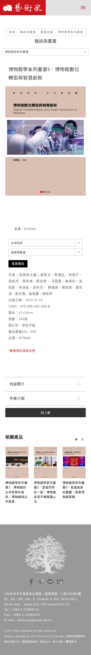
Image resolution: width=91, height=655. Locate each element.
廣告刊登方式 (11, 641)
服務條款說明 (29, 641)
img (31, 580)
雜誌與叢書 (28, 32)
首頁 (12, 32)
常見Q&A (45, 641)
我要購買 (18, 263)
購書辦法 (71, 641)
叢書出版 (47, 32)
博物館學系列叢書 (70, 32)
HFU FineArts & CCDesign (47, 636)
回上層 (45, 412)
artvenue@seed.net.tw (34, 620)
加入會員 (58, 641)
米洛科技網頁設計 (75, 636)
